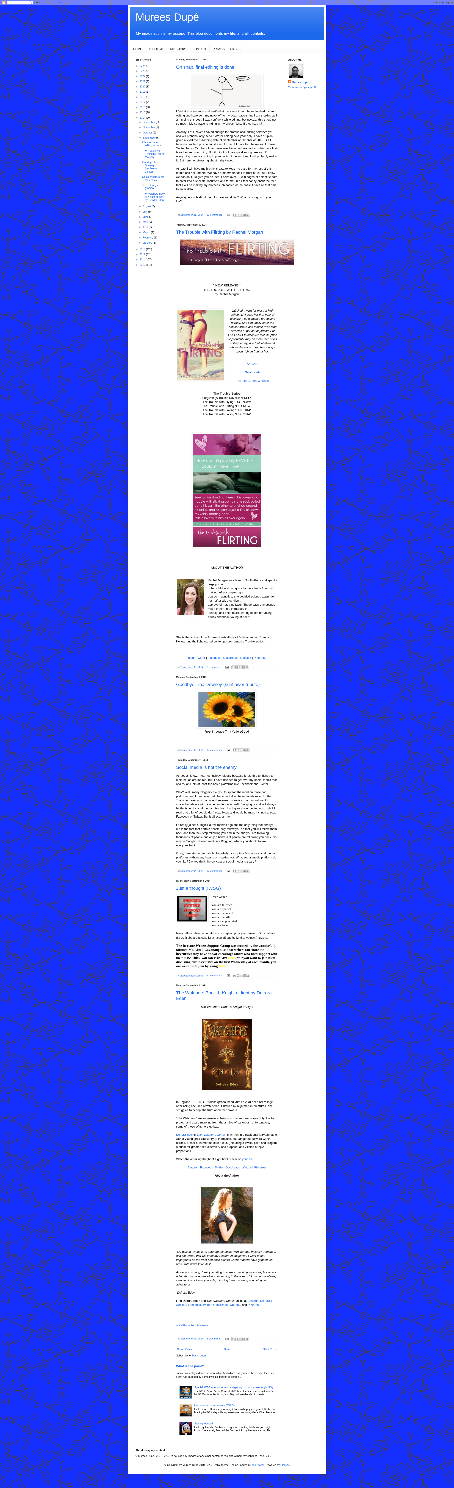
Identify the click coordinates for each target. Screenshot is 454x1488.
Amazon (252, 364)
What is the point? (190, 1366)
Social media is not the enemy (206, 767)
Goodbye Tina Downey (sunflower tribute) (218, 684)
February (148, 237)
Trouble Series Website (252, 381)
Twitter (200, 657)
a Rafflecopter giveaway (192, 1325)
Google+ (245, 657)
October (148, 132)
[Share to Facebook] (245, 215)
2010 (143, 264)
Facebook (214, 657)
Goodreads (253, 372)
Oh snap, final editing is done (205, 67)
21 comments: (215, 215)
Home (227, 1349)
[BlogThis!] (238, 215)
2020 (143, 86)
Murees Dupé (167, 17)
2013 (143, 249)
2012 (143, 254)
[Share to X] (241, 215)
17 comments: (215, 750)
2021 (143, 81)
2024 (143, 65)
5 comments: (214, 1338)
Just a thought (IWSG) (198, 888)
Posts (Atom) (199, 1355)
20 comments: (215, 975)
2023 (143, 70)
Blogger (284, 1464)
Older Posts (270, 1349)
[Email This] (234, 215)
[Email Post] (228, 215)
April (146, 227)
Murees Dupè (300, 82)
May (146, 221)
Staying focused (203, 1423)
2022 (143, 76)
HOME (137, 49)
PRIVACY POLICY (225, 49)
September (149, 137)
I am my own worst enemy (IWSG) (214, 1405)
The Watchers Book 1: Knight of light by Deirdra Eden (153, 196)
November (149, 127)
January (148, 242)
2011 (143, 259)
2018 (143, 96)
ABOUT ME (156, 49)
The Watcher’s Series (211, 1134)
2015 (143, 112)
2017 (143, 102)
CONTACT (199, 49)
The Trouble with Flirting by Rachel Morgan (219, 232)
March (147, 232)
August (147, 206)
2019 (143, 91)
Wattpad (247, 1167)
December (149, 122)
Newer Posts (184, 1349)
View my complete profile (302, 87)
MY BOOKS (178, 49)
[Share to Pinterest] (248, 215)
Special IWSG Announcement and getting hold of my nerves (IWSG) (233, 1387)
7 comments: (214, 667)
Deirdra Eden (184, 1134)
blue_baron (258, 1464)
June (146, 216)
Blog (191, 657)
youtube (247, 1159)
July (145, 211)
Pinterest (260, 657)
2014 (143, 117)
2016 (143, 107)
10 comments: (215, 871)
